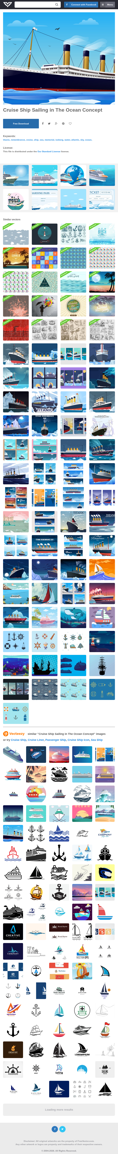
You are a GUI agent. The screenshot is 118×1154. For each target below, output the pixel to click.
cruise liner (36, 739)
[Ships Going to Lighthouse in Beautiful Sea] (102, 641)
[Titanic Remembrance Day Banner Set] (44, 449)
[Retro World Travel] (73, 306)
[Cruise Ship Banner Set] (44, 521)
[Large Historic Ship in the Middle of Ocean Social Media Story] (73, 378)
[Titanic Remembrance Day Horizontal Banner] (73, 497)
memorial (49, 140)
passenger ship (55, 739)
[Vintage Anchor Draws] (73, 234)
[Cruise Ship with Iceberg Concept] (16, 569)
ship (36, 140)
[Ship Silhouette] (102, 665)
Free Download (21, 123)
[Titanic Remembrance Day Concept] (16, 426)
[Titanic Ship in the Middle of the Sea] (102, 449)
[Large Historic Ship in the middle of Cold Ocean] (102, 354)
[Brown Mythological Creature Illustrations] (73, 330)
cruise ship (18, 739)
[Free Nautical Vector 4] (73, 689)
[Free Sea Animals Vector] (73, 258)
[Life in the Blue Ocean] (16, 665)
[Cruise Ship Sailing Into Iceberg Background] (73, 569)
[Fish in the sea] (16, 234)
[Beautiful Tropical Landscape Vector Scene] (102, 282)
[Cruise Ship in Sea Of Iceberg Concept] (44, 426)
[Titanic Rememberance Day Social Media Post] (73, 593)
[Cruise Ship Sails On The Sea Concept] (16, 593)
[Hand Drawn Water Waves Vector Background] (73, 282)
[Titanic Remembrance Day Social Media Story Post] (16, 689)
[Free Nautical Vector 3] (44, 689)
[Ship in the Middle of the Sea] (44, 617)
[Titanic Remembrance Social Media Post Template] (44, 378)
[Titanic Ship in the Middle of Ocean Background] (16, 378)
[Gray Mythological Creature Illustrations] (102, 330)
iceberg (59, 140)
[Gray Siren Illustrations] (44, 330)
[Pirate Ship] (44, 665)
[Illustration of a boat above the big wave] (105, 794)
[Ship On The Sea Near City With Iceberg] (16, 521)
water (67, 140)
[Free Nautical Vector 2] (102, 689)
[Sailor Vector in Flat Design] (44, 641)
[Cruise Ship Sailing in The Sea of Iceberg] (102, 378)
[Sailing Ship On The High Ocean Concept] (102, 569)
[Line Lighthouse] (44, 234)
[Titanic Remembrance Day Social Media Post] (16, 449)
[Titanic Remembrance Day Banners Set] (73, 545)
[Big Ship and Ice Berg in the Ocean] (73, 521)
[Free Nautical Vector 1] (16, 713)
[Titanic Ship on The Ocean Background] (73, 449)
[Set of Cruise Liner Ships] (73, 665)
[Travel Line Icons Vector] (44, 258)
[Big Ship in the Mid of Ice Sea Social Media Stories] (73, 426)
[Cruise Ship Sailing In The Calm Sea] (16, 473)
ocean (88, 140)
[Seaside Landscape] (102, 617)
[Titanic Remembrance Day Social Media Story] (44, 497)
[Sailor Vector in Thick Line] (73, 641)
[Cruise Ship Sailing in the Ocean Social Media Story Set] (73, 354)
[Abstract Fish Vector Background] (44, 282)
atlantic (75, 140)
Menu (110, 4)
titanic (6, 140)
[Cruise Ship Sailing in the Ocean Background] (44, 354)
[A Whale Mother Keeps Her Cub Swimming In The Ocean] (73, 617)
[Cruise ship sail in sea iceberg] (44, 402)
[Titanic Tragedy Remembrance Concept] (73, 402)
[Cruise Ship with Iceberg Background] (44, 569)
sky (82, 140)
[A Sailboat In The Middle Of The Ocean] (44, 593)
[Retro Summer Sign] (102, 306)
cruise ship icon (78, 739)
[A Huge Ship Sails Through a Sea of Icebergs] (102, 521)
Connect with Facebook (83, 4)
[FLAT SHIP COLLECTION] (36, 813)
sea (41, 140)
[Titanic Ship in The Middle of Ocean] (16, 354)
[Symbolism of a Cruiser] (16, 641)
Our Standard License (48, 151)
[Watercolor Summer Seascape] (102, 234)
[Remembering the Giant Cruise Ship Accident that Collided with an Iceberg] (102, 426)
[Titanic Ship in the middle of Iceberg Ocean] (102, 402)
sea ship (97, 739)
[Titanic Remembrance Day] (16, 402)
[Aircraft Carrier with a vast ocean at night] (36, 754)
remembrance (18, 140)
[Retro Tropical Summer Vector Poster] (16, 258)
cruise (29, 140)
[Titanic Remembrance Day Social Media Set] (16, 497)
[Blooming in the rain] (44, 306)
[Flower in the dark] (16, 306)
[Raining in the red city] (16, 330)
